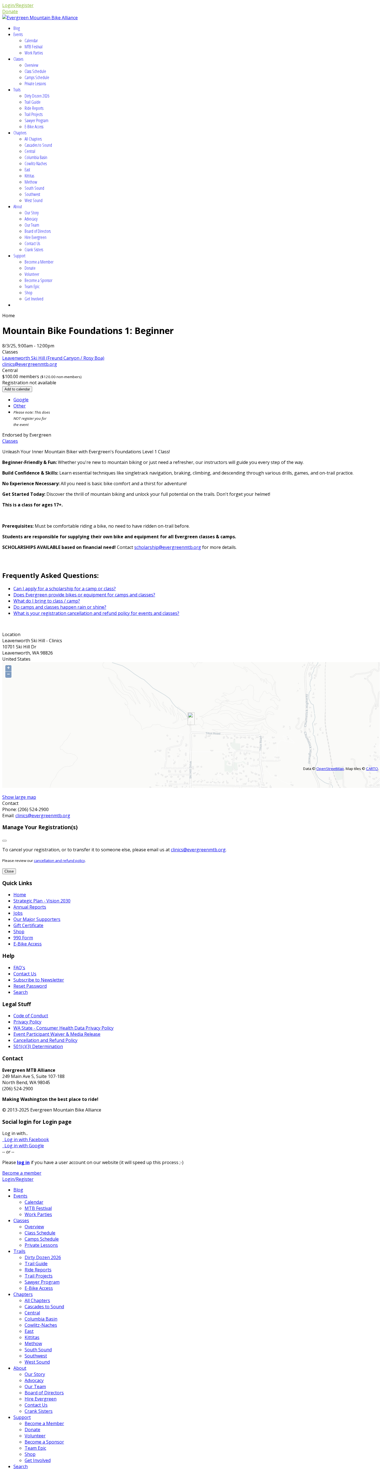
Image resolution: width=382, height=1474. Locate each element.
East (27, 170)
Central (30, 151)
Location (11, 634)
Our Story (32, 213)
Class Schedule (35, 71)
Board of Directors (38, 231)
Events (18, 34)
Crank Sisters (34, 250)
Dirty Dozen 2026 (37, 96)
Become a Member (39, 262)
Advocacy (31, 219)
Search (20, 992)
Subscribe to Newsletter (38, 980)
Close (9, 871)
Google (21, 400)
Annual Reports (29, 907)
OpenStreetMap (330, 768)
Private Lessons (35, 83)
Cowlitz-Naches (36, 163)
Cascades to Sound (38, 145)
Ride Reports (34, 108)
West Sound (34, 200)
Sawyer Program (36, 120)
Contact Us (32, 243)
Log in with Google (23, 1146)
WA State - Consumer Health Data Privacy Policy (63, 1028)
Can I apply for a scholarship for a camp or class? (64, 589)
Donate (10, 11)
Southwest (32, 194)
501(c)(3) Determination (38, 1046)
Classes (18, 59)
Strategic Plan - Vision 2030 (41, 901)
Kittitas (29, 176)
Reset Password (30, 986)
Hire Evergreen (35, 237)
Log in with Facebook (25, 1139)
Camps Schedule (37, 77)
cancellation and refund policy (59, 860)
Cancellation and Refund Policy (45, 1040)
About (17, 206)
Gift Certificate (28, 925)
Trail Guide (33, 102)
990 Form (23, 938)
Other (19, 406)
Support (19, 256)
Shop (28, 293)
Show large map (19, 797)
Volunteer (32, 274)
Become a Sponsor (38, 280)
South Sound (34, 188)
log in (23, 1162)
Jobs (18, 913)
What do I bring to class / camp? (46, 601)
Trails (16, 90)
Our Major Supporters (36, 919)
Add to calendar (17, 389)
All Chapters (33, 139)
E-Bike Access (34, 127)
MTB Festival (34, 47)
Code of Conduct (30, 1016)
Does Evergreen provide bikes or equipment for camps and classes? (84, 595)
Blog (16, 28)
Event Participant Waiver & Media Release (56, 1034)
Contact (10, 803)
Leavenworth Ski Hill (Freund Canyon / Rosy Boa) (53, 358)
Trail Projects (34, 114)
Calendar (31, 40)
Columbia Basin (36, 157)
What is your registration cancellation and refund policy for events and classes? (96, 613)
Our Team (32, 225)
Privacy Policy (27, 1022)
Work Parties (34, 53)
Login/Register (18, 5)
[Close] (4, 841)
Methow (31, 182)
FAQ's (19, 968)
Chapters (19, 133)
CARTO (372, 768)
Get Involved (34, 299)
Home (19, 895)
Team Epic (32, 286)
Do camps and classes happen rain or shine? (59, 607)
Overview (31, 65)
